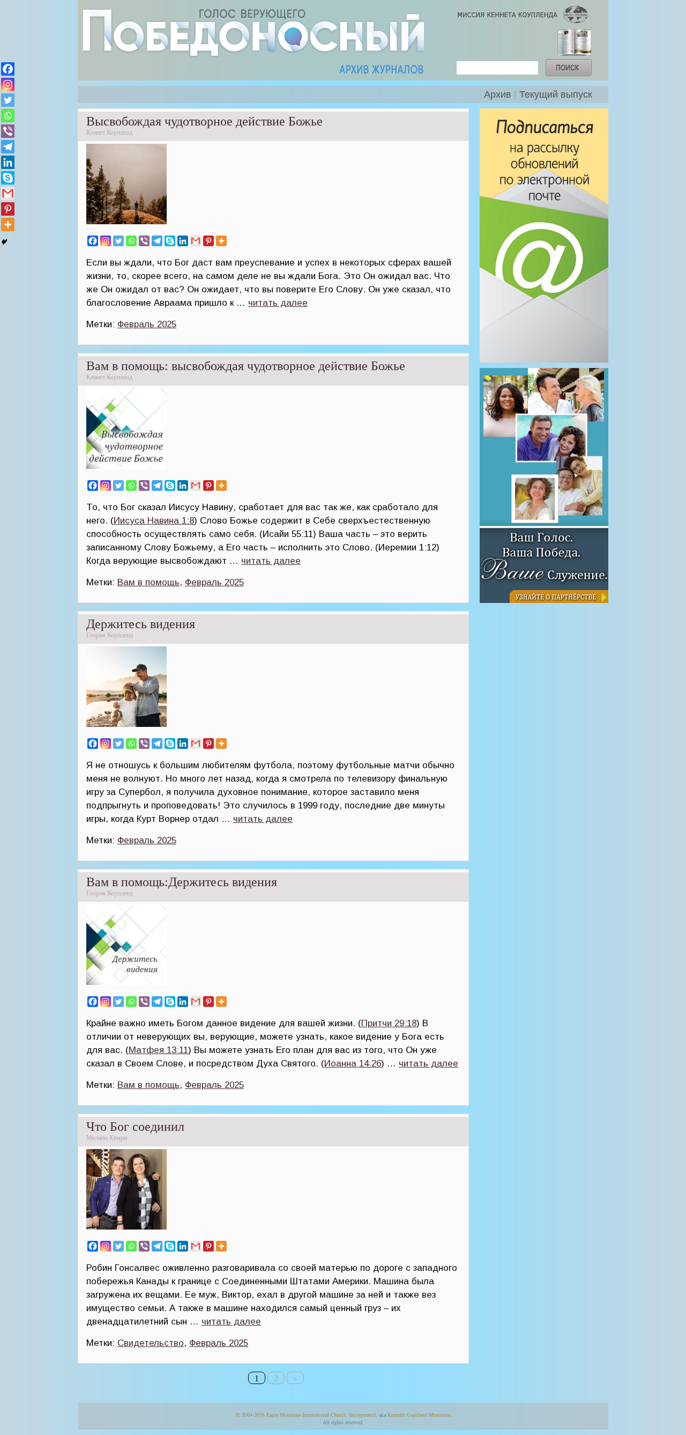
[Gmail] (195, 241)
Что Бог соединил (135, 1127)
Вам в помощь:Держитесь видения (181, 882)
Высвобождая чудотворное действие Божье (204, 121)
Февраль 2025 (146, 324)
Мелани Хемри (106, 1138)
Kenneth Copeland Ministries (419, 1414)
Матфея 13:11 (158, 1050)
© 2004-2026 (250, 1414)
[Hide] (4, 242)
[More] (221, 241)
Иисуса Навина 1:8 (154, 521)
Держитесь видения (140, 624)
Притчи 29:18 (388, 1023)
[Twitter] (118, 241)
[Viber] (144, 241)
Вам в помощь (148, 582)
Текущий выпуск (555, 94)
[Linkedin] (182, 241)
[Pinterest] (208, 241)
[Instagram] (105, 241)
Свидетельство (150, 1343)
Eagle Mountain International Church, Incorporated (321, 1414)
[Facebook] (92, 241)
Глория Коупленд (109, 635)
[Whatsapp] (131, 241)
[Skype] (170, 241)
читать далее (278, 303)
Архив (497, 94)
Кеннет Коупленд (109, 132)
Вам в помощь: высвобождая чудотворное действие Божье (245, 366)
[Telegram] (157, 241)
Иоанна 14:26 (352, 1063)
